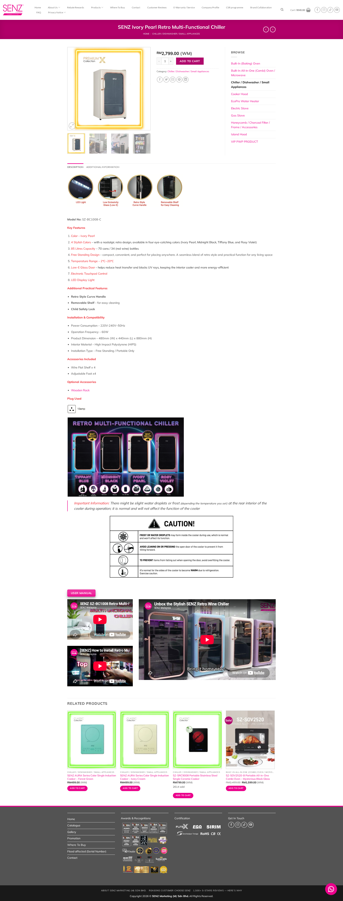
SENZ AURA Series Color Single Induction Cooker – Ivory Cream (144, 777)
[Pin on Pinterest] (179, 80)
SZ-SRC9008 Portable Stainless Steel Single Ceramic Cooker (195, 777)
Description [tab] (75, 167)
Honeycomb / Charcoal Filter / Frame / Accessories (250, 125)
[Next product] (266, 29)
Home (38, 7)
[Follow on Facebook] (317, 10)
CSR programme (234, 7)
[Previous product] (273, 29)
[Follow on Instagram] (324, 10)
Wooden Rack (80, 390)
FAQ (38, 12)
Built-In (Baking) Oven (245, 63)
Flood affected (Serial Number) (86, 851)
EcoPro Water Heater (245, 101)
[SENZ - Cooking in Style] (18, 10)
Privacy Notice (55, 12)
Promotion (73, 838)
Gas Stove (238, 115)
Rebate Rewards (75, 7)
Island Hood (239, 134)
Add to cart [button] (77, 788)
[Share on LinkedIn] (186, 80)
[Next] (143, 88)
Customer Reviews (157, 7)
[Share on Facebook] (160, 80)
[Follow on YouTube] (337, 10)
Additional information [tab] (102, 167)
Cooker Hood (239, 94)
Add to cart (190, 61)
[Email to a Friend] (173, 80)
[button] (300, 10)
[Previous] (74, 88)
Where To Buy (117, 7)
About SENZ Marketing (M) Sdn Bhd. (123, 890)
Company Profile (210, 7)
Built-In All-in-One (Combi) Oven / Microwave (253, 73)
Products (96, 7)
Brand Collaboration (261, 7)
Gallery (71, 832)
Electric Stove (240, 108)
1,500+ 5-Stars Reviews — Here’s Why (217, 890)
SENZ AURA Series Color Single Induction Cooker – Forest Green (91, 777)
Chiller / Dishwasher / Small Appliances (176, 33)
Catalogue (73, 825)
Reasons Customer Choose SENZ (170, 890)
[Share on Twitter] (166, 80)
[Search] (282, 9)
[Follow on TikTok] (330, 10)
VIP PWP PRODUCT (244, 141)
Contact (136, 7)
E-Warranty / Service (184, 7)
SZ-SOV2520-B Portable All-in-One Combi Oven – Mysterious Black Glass (248, 777)
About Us (53, 7)
